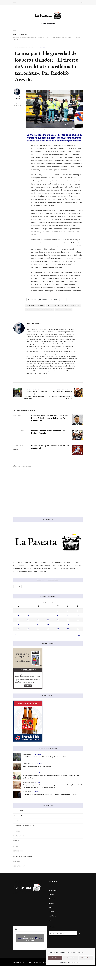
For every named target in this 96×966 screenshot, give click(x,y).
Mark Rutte (75, 306)
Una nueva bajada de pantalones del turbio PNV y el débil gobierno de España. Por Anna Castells (50, 418)
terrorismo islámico (63, 309)
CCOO (15, 821)
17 (78, 620)
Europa (49, 306)
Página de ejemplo (75, 962)
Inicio (50, 886)
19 (28, 624)
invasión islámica (61, 306)
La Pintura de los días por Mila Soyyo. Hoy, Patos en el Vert (44, 757)
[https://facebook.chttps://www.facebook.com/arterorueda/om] (20, 586)
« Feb (15, 635)
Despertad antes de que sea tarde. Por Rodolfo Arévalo (48, 431)
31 (78, 629)
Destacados (43, 47)
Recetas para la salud (22, 856)
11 (18, 620)
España (40, 763)
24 (78, 624)
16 (68, 620)
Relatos (16, 861)
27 (38, 629)
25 (18, 629)
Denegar (70, 958)
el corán (41, 306)
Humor (16, 846)
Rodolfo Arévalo (17, 98)
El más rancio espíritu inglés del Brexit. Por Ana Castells (50, 447)
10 (78, 615)
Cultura (38, 754)
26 (28, 629)
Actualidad (18, 811)
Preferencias (86, 958)
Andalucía (17, 816)
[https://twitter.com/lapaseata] (15, 586)
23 (68, 624)
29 (58, 629)
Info (50, 920)
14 (48, 620)
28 (48, 629)
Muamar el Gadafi (33, 309)
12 (28, 620)
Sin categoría (19, 866)
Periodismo (18, 851)
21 (48, 624)
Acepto (55, 958)
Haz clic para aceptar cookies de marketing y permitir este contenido (30, 938)
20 (38, 624)
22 (58, 624)
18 (18, 624)
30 (68, 629)
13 (38, 620)
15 (58, 620)
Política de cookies (65, 962)
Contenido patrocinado (23, 826)
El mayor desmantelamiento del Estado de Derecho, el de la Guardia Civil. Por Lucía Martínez (51, 777)
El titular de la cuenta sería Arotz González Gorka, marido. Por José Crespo (50, 794)
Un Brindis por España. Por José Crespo (37, 766)
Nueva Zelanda (47, 309)
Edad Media (31, 306)
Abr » (80, 635)
